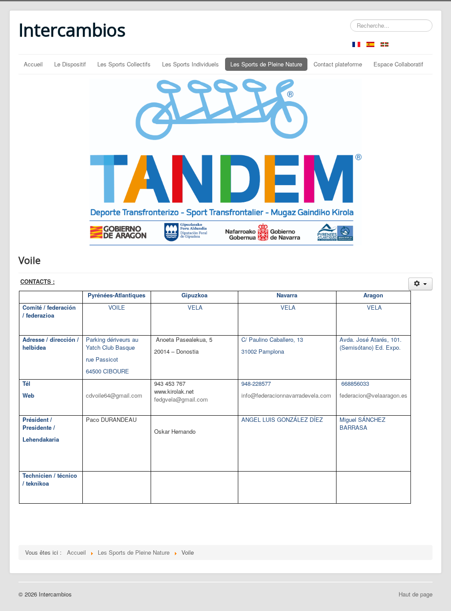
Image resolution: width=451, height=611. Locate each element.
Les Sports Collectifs (124, 64)
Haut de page (416, 594)
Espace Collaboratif (398, 64)
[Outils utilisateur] (420, 284)
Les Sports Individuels (190, 64)
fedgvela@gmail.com (181, 399)
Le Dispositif (70, 64)
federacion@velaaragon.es (373, 395)
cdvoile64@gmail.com (114, 395)
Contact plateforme (338, 64)
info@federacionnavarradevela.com (286, 395)
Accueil (33, 64)
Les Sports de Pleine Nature (266, 64)
